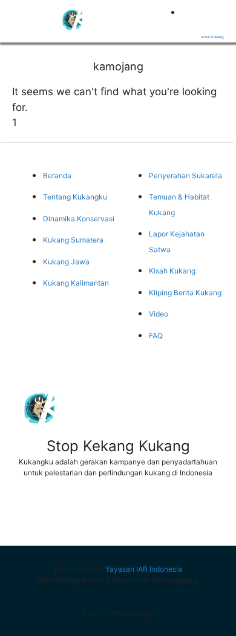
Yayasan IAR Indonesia (143, 569)
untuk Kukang (212, 37)
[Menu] (18, 19)
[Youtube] (118, 513)
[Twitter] (73, 513)
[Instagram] (163, 513)
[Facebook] (28, 513)
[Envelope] (207, 513)
